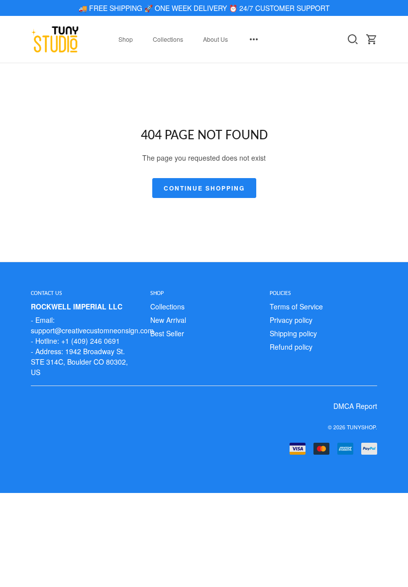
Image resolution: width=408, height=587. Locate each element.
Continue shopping (204, 188)
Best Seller (167, 333)
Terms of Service (296, 306)
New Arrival (168, 320)
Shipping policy (293, 333)
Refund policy (291, 347)
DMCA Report (355, 406)
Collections (168, 39)
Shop (125, 39)
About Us (215, 39)
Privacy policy (291, 320)
